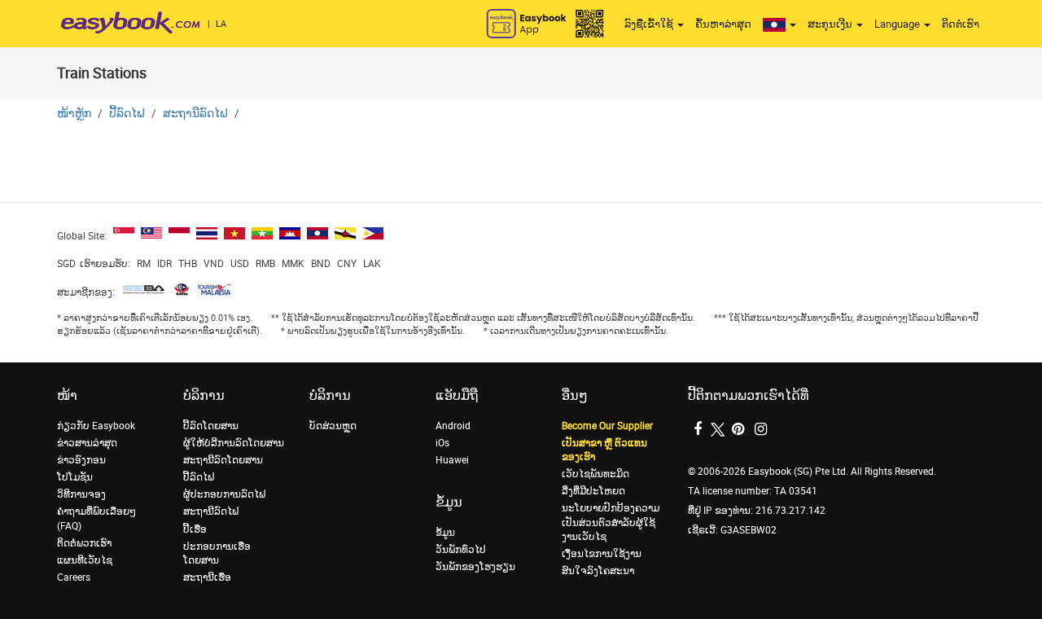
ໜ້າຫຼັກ (74, 114)
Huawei (452, 460)
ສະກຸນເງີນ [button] (831, 24)
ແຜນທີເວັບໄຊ (84, 560)
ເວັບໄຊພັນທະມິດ (595, 474)
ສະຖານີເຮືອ (207, 577)
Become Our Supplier (607, 426)
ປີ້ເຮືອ (195, 529)
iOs (442, 443)
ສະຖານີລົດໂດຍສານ (223, 460)
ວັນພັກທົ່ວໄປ (461, 549)
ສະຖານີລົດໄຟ (195, 114)
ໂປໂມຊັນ (75, 477)
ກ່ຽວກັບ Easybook (96, 426)
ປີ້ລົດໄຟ (127, 114)
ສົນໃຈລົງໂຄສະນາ (598, 571)
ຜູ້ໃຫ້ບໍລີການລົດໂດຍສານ (233, 443)
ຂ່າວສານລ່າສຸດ (87, 443)
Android (453, 426)
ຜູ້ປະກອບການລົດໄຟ (224, 494)
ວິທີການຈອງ (81, 494)
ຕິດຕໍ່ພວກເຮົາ (84, 543)
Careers (73, 577)
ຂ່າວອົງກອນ (81, 460)
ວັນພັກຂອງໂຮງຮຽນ (475, 567)
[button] (779, 24)
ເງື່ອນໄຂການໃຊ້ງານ (601, 554)
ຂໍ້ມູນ (445, 532)
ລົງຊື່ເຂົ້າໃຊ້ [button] (650, 24)
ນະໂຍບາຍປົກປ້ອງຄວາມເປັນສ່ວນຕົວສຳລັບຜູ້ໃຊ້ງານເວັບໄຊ (610, 522)
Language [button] (898, 24)
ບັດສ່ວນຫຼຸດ (333, 426)
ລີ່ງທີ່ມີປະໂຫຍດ (593, 491)
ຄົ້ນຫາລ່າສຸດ (723, 24)
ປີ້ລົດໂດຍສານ (211, 426)
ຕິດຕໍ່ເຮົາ (960, 24)
